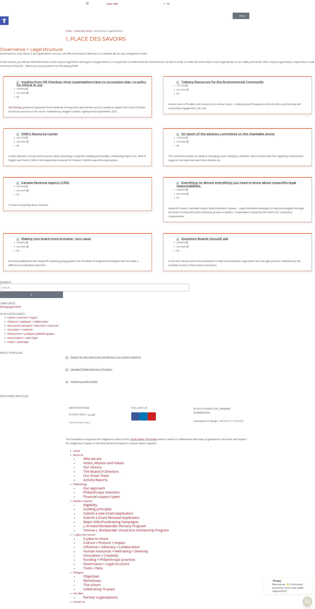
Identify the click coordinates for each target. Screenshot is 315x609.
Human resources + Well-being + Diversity (115, 551)
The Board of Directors (101, 471)
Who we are (92, 458)
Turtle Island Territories (143, 439)
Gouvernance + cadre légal (22, 337)
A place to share (95, 538)
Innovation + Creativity (100, 555)
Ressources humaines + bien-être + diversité (32, 325)
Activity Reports (95, 480)
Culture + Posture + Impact (104, 542)
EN (19, 306)
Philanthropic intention (101, 492)
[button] (4, 20)
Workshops (92, 580)
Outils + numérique (18, 341)
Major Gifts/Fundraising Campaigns (111, 522)
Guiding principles (97, 509)
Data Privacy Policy (79, 422)
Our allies (78, 593)
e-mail (91, 414)
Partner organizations (100, 597)
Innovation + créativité (20, 329)
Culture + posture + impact (22, 317)
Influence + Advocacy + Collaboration (111, 547)
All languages (7, 306)
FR (168, 3)
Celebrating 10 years (99, 589)
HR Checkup (15, 107)
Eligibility (90, 505)
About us (78, 454)
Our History (92, 467)
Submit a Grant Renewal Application (111, 517)
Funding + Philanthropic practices (109, 559)
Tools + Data (93, 568)
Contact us (79, 601)
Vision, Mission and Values (103, 463)
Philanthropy (80, 484)
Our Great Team (96, 475)
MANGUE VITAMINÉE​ (231, 421)
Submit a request (82, 501)
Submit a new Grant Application (108, 513)
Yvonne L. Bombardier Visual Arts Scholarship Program (126, 530)
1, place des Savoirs (84, 534)
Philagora (78, 572)
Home (69, 30)
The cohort (92, 585)
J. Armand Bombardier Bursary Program (114, 526)
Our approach (94, 488)
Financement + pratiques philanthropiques (31, 333)
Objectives (91, 576)
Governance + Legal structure (106, 564)
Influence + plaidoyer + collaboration (27, 321)
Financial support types (101, 496)
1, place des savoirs (82, 30)
